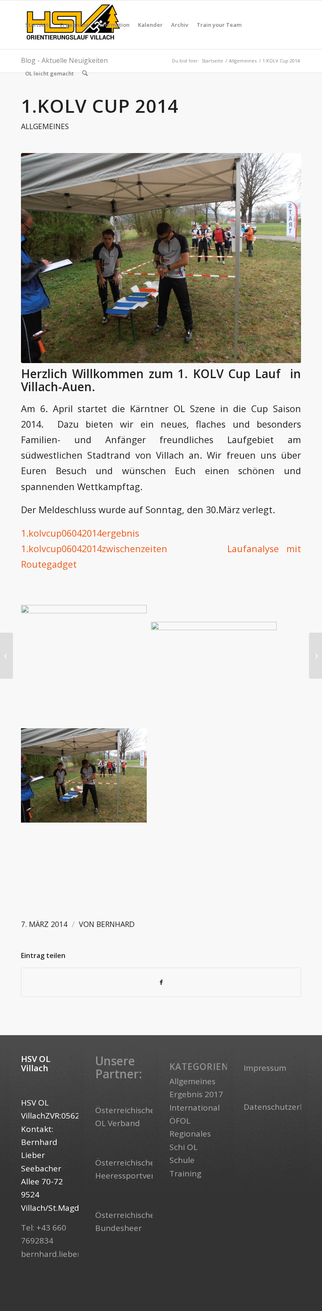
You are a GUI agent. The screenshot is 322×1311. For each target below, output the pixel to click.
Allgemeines (45, 126)
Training (185, 1173)
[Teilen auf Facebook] (161, 982)
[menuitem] (38, 24)
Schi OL (183, 1147)
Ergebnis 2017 (196, 1094)
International (194, 1107)
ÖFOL (179, 1120)
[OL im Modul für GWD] (315, 656)
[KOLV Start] (161, 258)
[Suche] (85, 73)
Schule (182, 1160)
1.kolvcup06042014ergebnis (80, 533)
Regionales (190, 1133)
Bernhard (115, 924)
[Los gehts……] (6, 656)
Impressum (265, 1067)
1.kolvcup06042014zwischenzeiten (94, 549)
